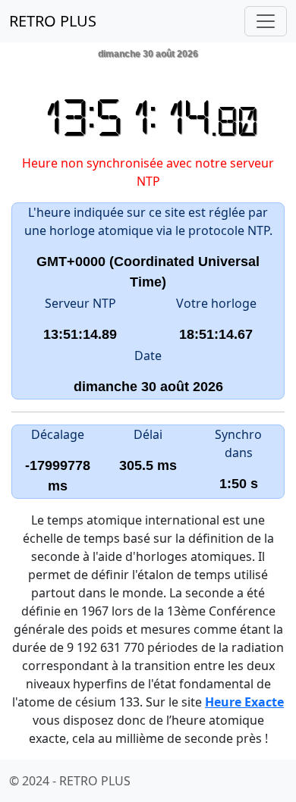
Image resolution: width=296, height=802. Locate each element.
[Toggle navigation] (265, 21)
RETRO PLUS (52, 21)
